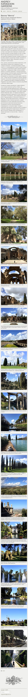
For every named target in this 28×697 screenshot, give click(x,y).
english (6, 689)
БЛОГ (4, 670)
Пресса (9, 11)
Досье (20, 11)
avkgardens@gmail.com (6, 694)
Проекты (14, 11)
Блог (4, 11)
